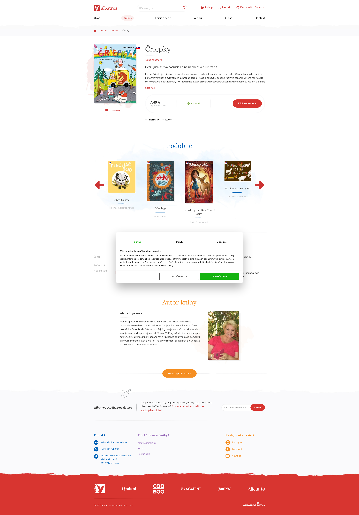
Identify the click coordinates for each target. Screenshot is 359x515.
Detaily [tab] (179, 242)
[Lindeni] (129, 489)
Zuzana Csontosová (237, 196)
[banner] (105, 8)
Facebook (237, 449)
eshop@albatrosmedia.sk (114, 442)
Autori (198, 18)
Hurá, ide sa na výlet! (237, 188)
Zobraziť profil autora (179, 373)
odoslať (258, 407)
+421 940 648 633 (110, 449)
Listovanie (115, 110)
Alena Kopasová (153, 59)
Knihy (127, 18)
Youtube (236, 455)
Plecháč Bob (121, 199)
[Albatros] (99, 489)
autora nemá (160, 216)
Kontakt (260, 18)
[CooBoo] (159, 489)
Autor (168, 119)
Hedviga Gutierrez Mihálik (121, 207)
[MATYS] (224, 489)
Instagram (237, 442)
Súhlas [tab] (137, 242)
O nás (228, 18)
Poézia (104, 30)
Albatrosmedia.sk (147, 442)
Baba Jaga (160, 208)
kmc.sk (141, 448)
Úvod (97, 18)
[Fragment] (191, 489)
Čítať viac (150, 87)
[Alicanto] (256, 489)
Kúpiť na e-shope (247, 103)
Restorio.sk (144, 453)
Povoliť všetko (220, 276)
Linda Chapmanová (199, 221)
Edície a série (163, 18)
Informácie (154, 119)
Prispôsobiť (177, 276)
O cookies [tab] (222, 242)
